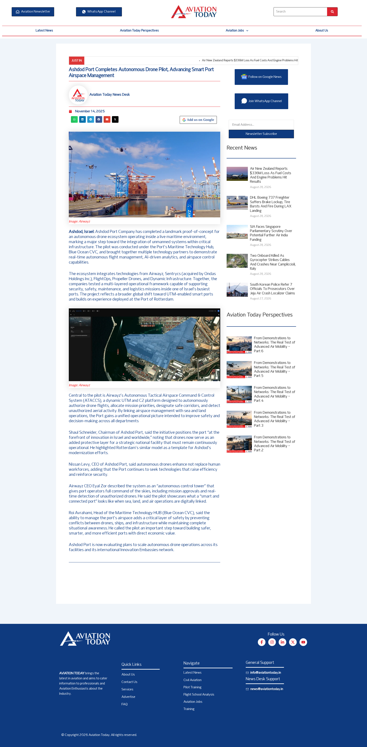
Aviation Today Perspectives (139, 30)
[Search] (332, 11)
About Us (321, 30)
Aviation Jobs (235, 30)
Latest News (44, 30)
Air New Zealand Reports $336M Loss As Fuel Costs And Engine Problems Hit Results (235, 60)
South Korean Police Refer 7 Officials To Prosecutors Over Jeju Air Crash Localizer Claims (272, 289)
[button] (74, 119)
